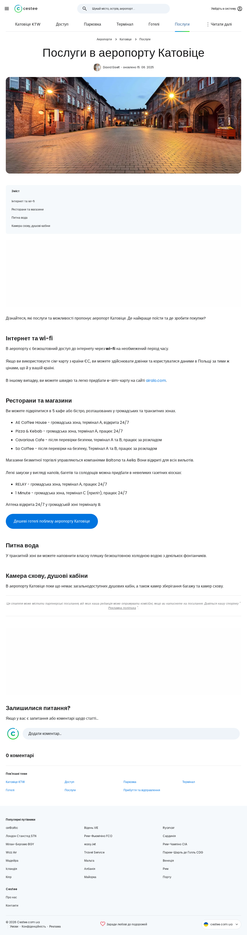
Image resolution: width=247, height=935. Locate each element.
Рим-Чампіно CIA (175, 844)
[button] (7, 9)
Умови (14, 926)
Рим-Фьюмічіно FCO (98, 836)
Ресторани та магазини (28, 209)
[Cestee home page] (25, 9)
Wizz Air (11, 852)
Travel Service (94, 852)
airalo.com (156, 380)
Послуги (182, 24)
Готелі (154, 24)
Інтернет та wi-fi (23, 201)
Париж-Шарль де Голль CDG (183, 852)
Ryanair (168, 828)
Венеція (168, 860)
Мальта (89, 860)
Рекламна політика (122, 608)
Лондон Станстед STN (21, 836)
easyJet (90, 844)
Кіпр (9, 877)
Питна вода (19, 218)
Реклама (55, 926)
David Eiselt (111, 67)
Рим (165, 869)
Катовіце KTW (28, 24)
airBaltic (12, 828)
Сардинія (169, 836)
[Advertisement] (123, 273)
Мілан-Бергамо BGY (20, 844)
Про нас (11, 897)
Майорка (90, 877)
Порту (167, 877)
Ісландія (11, 869)
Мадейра (12, 860)
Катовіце (126, 39)
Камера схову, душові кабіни (31, 226)
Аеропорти (104, 39)
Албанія (89, 869)
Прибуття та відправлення (142, 790)
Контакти (12, 905)
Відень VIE (91, 828)
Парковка (92, 24)
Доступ (62, 24)
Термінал (125, 24)
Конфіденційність (34, 926)
